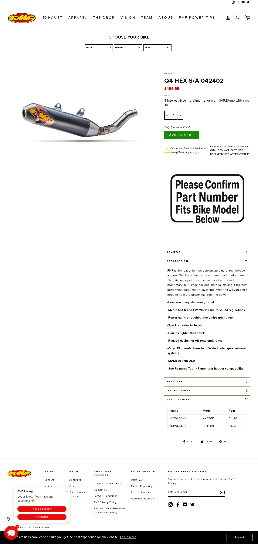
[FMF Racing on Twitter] (192, 504)
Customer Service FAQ (107, 483)
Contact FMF (101, 489)
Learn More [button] (128, 537)
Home (168, 73)
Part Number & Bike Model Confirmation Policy (110, 510)
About (165, 17)
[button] (11, 533)
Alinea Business (40, 527)
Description (178, 261)
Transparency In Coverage (78, 494)
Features (175, 381)
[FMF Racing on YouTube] (185, 504)
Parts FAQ (137, 479)
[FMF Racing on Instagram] (170, 504)
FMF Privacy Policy (105, 502)
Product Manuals (141, 492)
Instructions (179, 390)
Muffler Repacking (142, 486)
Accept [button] (239, 537)
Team (147, 17)
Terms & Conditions (105, 496)
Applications (178, 399)
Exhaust (53, 17)
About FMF (75, 479)
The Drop (104, 17)
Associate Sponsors (142, 498)
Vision (128, 17)
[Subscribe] (222, 492)
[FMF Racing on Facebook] (177, 504)
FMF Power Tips (197, 17)
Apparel (77, 17)
